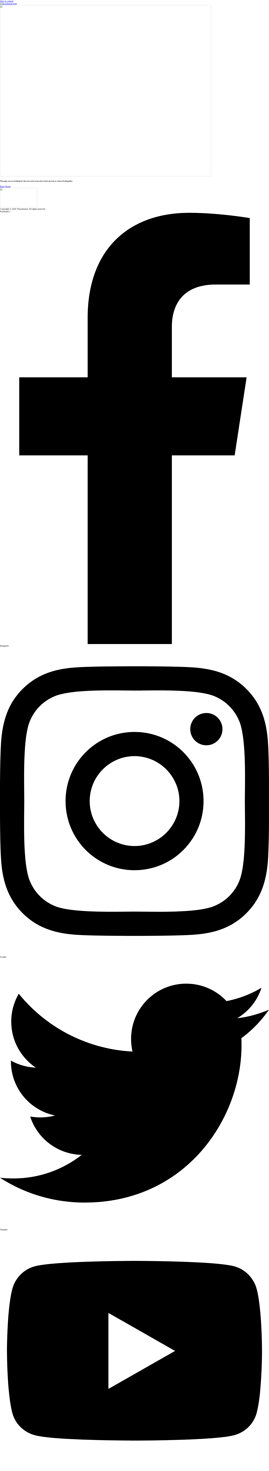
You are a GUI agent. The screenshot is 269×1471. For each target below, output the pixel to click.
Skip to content (6, 1)
